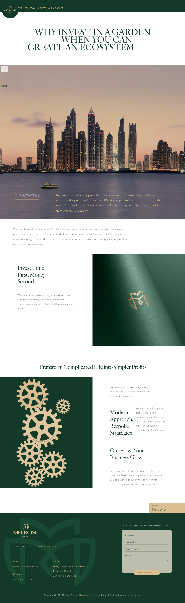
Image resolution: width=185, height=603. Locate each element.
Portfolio (159, 508)
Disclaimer (85, 595)
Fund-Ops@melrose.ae (25, 566)
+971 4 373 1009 (22, 579)
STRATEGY (30, 8)
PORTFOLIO (44, 8)
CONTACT (58, 8)
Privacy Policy (100, 595)
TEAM (16, 546)
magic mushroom (132, 595)
